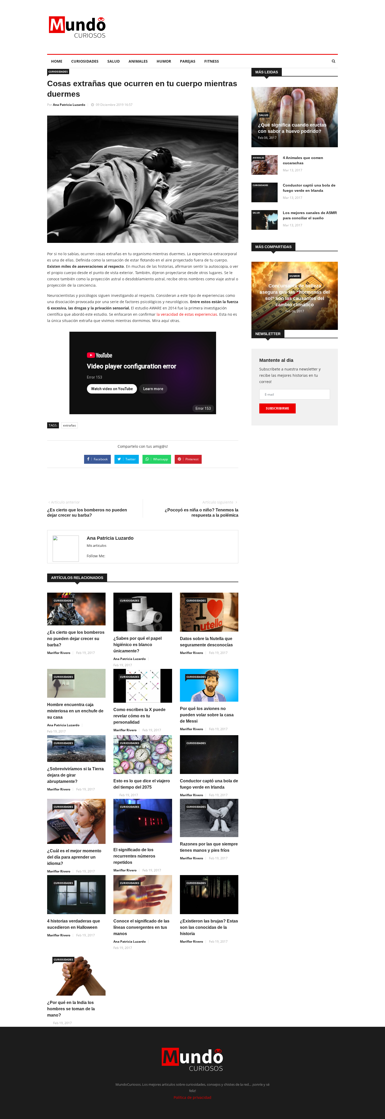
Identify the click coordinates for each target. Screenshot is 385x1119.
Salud (113, 61)
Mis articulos (96, 545)
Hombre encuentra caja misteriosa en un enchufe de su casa (75, 710)
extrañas (69, 425)
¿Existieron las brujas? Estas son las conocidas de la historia (209, 927)
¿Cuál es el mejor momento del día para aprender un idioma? (74, 857)
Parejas (187, 61)
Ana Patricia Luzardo (69, 104)
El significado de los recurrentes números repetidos (134, 856)
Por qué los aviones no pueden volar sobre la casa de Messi (207, 714)
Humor (164, 61)
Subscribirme (277, 408)
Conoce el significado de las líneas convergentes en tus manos (141, 927)
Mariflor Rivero (58, 653)
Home (56, 61)
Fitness (211, 61)
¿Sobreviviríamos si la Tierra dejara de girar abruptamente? (75, 775)
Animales (138, 61)
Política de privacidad (192, 1097)
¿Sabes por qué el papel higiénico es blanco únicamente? (137, 644)
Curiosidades (84, 61)
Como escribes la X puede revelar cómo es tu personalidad (139, 715)
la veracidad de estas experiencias (186, 314)
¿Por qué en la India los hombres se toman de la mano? (71, 1008)
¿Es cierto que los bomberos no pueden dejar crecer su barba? (75, 638)
